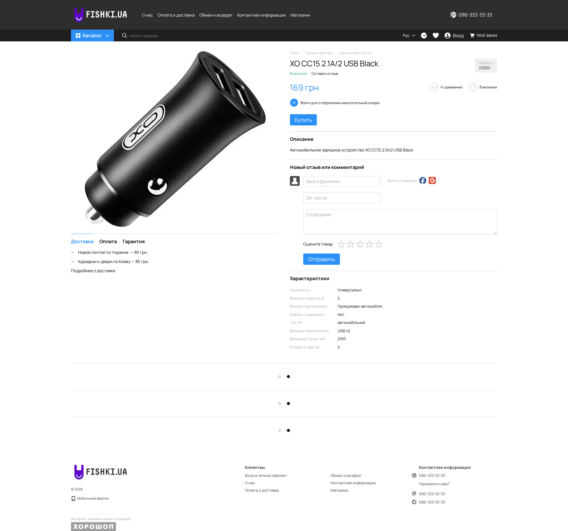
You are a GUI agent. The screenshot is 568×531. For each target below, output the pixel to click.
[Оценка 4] (370, 244)
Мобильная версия (92, 498)
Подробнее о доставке (93, 270)
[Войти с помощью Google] (432, 180)
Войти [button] (306, 102)
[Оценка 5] (380, 244)
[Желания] (436, 35)
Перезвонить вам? (434, 484)
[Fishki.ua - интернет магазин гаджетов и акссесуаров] (100, 471)
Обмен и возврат (216, 15)
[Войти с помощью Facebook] (422, 180)
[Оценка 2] (351, 244)
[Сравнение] (424, 35)
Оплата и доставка (176, 15)
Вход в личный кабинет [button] (266, 475)
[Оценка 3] (361, 244)
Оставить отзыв (325, 73)
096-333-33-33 (475, 15)
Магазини (300, 15)
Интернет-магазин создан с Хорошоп (101, 519)
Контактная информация (261, 15)
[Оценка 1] (342, 244)
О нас (147, 15)
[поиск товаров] (124, 35)
